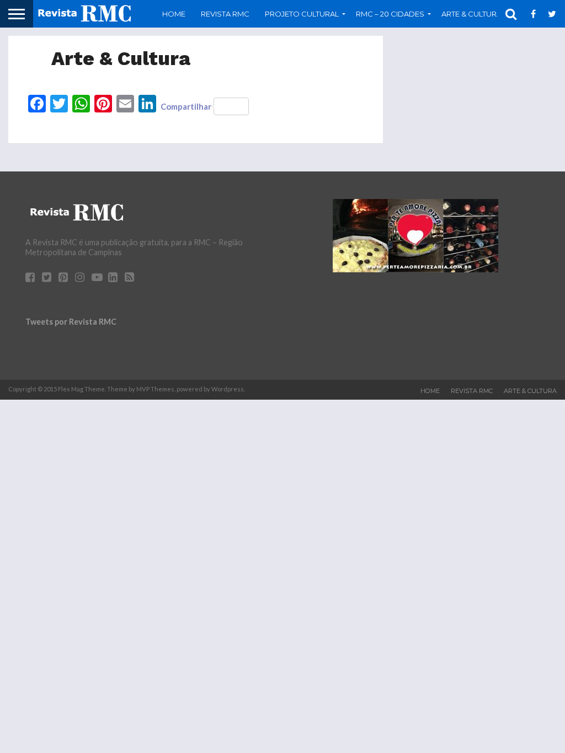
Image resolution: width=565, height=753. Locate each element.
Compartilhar (186, 106)
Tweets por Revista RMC (70, 321)
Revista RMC (225, 13)
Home (173, 13)
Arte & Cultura (530, 391)
